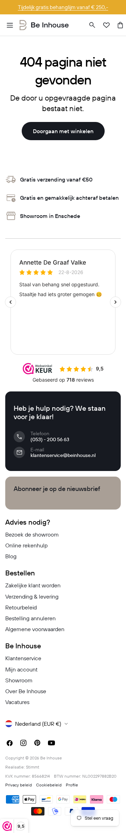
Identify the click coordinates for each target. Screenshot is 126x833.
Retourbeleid (21, 607)
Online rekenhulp (26, 545)
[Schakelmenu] (10, 25)
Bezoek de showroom (32, 534)
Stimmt (32, 767)
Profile (72, 784)
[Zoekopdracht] (92, 25)
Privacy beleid (18, 784)
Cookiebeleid (49, 784)
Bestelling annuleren (30, 618)
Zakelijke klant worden (33, 585)
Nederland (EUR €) (38, 723)
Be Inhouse (51, 757)
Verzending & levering (31, 596)
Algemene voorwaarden (34, 629)
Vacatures (17, 701)
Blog (10, 556)
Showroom (19, 680)
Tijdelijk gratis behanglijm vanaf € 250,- (63, 7)
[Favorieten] (106, 25)
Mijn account (21, 669)
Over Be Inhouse (25, 691)
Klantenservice (23, 658)
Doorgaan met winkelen (63, 131)
